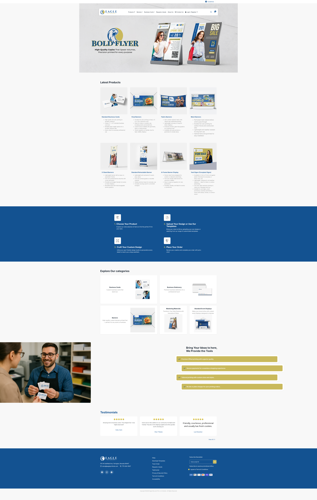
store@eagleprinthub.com (110, 466)
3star (119, 419)
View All (211, 439)
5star (123, 419)
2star (117, 419)
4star (121, 419)
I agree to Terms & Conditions (199, 469)
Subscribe (214, 462)
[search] (211, 12)
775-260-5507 (126, 466)
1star (114, 419)
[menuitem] (131, 12)
